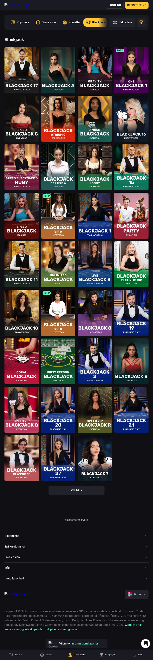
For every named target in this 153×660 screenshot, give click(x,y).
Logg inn (115, 5)
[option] (20, 22)
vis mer (76, 490)
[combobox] (137, 594)
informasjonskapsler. (85, 643)
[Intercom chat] (145, 643)
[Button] (103, 643)
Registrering (136, 5)
